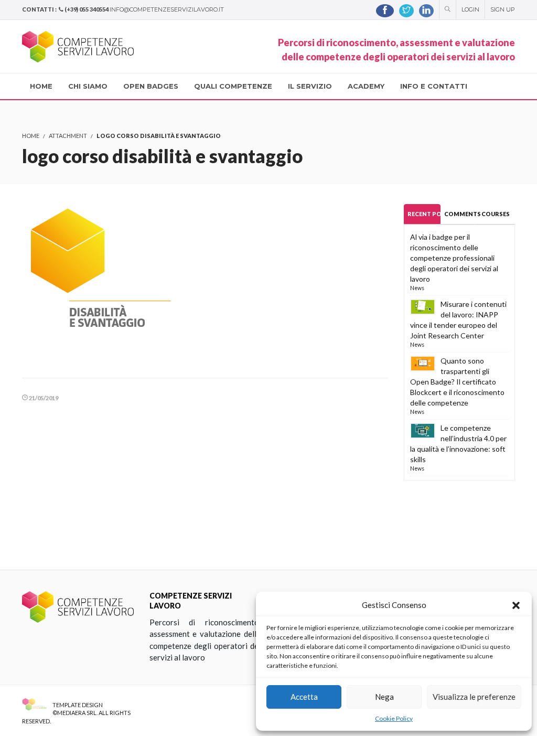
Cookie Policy (394, 718)
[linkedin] (426, 10)
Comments (460, 213)
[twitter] (406, 10)
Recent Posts (424, 213)
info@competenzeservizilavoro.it (167, 9)
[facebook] (385, 10)
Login (470, 9)
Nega (384, 696)
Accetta (304, 696)
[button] (516, 605)
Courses (495, 213)
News (417, 288)
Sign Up (502, 9)
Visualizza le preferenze (474, 696)
